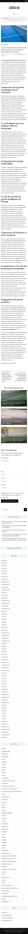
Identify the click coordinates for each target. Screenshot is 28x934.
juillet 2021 (4, 708)
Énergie (3, 807)
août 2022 (4, 673)
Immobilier (4, 831)
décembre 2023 (5, 632)
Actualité (4, 748)
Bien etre (4, 767)
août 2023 (4, 643)
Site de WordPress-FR (7, 920)
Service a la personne (7, 885)
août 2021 (4, 705)
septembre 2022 (6, 670)
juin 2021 (4, 710)
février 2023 (5, 657)
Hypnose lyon (5, 829)
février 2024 (5, 627)
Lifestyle (4, 837)
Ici (14, 363)
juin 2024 (4, 616)
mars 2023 (4, 654)
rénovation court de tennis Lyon (9, 869)
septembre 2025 (6, 590)
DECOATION (5, 799)
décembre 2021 (5, 694)
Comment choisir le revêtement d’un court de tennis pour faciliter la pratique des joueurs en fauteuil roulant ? (14, 540)
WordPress (20, 931)
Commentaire (4, 458)
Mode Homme (5, 850)
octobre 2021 (5, 700)
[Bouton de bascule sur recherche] (26, 1)
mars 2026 (4, 573)
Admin (3, 54)
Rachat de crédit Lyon (7, 864)
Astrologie (4, 762)
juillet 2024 (4, 614)
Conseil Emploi (5, 778)
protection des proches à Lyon (8, 858)
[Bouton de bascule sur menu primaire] (14, 14)
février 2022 (5, 689)
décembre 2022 (5, 662)
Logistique (4, 839)
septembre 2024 (6, 608)
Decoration (4, 802)
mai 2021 (4, 713)
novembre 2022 (5, 665)
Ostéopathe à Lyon (6, 853)
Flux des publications (6, 915)
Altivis (14, 7)
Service (3, 882)
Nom (2, 471)
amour (3, 759)
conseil (3, 775)
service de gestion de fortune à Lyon (10, 888)
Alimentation (5, 754)
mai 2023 (4, 649)
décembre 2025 (5, 581)
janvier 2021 (4, 724)
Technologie (4, 893)
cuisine (3, 794)
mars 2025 (4, 592)
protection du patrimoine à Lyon (9, 861)
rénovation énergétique (9, 329)
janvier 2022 (5, 691)
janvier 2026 (5, 579)
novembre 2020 (5, 729)
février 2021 (4, 721)
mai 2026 (4, 568)
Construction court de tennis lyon (9, 788)
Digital (3, 805)
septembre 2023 (6, 640)
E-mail (3, 478)
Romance (4, 872)
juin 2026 (4, 565)
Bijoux (3, 770)
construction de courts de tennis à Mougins (11, 791)
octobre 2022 (5, 667)
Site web (3, 484)
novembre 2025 (5, 584)
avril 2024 (4, 622)
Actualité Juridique (6, 751)
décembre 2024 (5, 600)
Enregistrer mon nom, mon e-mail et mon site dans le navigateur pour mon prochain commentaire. (12, 495)
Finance (3, 821)
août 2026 (4, 560)
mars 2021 (4, 718)
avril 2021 (4, 716)
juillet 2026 (4, 563)
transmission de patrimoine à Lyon (9, 896)
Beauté (3, 764)
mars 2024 (4, 624)
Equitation (4, 818)
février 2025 (5, 595)
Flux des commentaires (7, 918)
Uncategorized (5, 901)
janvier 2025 (5, 598)
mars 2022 (4, 686)
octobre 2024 (5, 606)
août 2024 (4, 611)
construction (4, 783)
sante (3, 874)
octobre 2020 (5, 732)
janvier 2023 (5, 659)
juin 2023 (4, 646)
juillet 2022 (4, 675)
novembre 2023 (5, 635)
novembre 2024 (5, 603)
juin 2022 (4, 678)
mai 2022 (4, 681)
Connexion (4, 912)
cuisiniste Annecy (6, 797)
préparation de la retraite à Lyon (9, 856)
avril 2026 (4, 571)
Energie (3, 810)
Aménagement (5, 756)
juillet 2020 (4, 737)
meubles (4, 845)
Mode (3, 848)
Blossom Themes (9, 931)
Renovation (5, 44)
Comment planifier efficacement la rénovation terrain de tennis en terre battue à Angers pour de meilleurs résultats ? (14, 440)
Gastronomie (5, 823)
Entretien (4, 815)
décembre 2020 (5, 726)
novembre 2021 (5, 697)
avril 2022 (4, 683)
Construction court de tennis (8, 786)
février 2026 (5, 576)
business (4, 772)
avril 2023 (4, 651)
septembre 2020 (6, 734)
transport (4, 898)
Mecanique (4, 842)
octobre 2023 (5, 638)
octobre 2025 (5, 587)
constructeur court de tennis (8, 780)
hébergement (5, 826)
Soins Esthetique (5, 890)
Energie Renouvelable (7, 813)
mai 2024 (4, 619)
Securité (4, 880)
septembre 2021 (5, 702)
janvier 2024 (5, 630)
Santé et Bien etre (6, 877)
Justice (3, 834)
